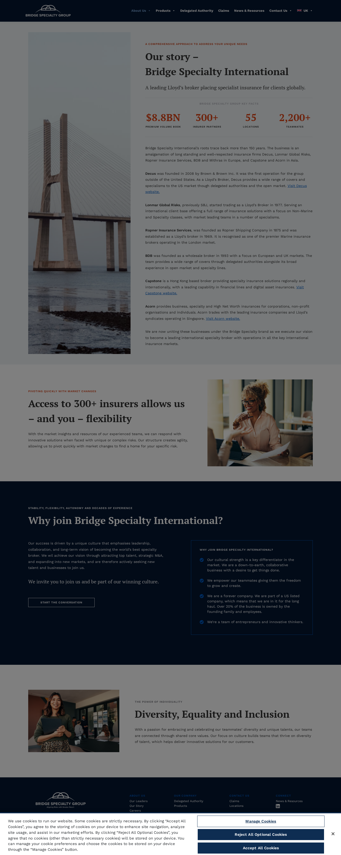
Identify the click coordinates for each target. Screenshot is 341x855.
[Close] (333, 833)
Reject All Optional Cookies (261, 834)
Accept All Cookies (261, 848)
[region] (170, 833)
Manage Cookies (260, 821)
